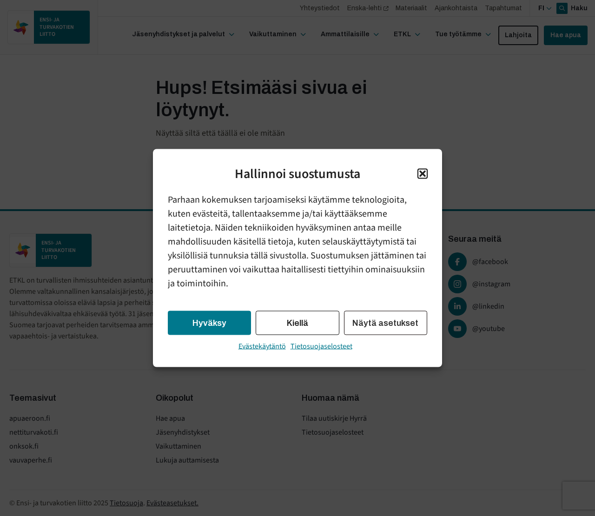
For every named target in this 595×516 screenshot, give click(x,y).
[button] (422, 174)
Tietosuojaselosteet (321, 346)
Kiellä (297, 323)
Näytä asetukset (385, 323)
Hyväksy (209, 323)
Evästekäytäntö (262, 346)
